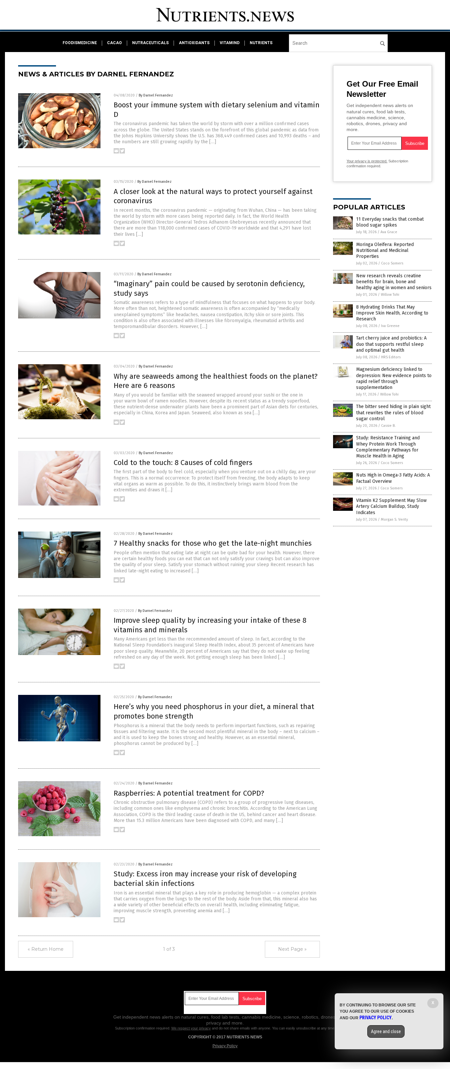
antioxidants (194, 43)
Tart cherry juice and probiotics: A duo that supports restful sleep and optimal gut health (391, 344)
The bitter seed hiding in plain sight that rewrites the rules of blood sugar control (393, 412)
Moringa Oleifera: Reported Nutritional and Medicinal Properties (385, 250)
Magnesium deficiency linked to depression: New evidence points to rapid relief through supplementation (394, 378)
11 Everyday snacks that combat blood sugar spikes (390, 222)
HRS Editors (391, 357)
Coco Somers (392, 263)
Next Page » (292, 949)
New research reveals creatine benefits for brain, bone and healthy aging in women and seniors (394, 281)
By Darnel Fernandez (156, 95)
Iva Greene (390, 326)
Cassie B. (388, 426)
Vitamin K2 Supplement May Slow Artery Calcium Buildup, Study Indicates (391, 506)
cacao (114, 43)
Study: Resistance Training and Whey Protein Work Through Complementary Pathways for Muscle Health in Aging (388, 447)
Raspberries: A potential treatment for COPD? (189, 793)
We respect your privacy (191, 1028)
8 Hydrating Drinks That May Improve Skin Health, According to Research (392, 313)
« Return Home (46, 949)
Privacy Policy (225, 1046)
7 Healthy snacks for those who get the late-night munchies (213, 543)
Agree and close (386, 1031)
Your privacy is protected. (367, 161)
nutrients (261, 43)
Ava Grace (388, 232)
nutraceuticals (150, 43)
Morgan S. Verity (394, 519)
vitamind (229, 43)
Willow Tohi (390, 294)
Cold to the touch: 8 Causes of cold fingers (183, 462)
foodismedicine (80, 43)
